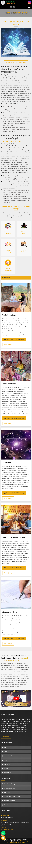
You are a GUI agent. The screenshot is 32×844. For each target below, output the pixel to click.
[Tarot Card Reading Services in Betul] (16, 366)
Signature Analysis (9, 612)
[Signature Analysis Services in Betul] (16, 594)
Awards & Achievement (10, 756)
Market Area (7, 773)
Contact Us (6, 764)
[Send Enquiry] (3, 838)
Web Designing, (24, 841)
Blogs (5, 760)
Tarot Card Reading (9, 384)
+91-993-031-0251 (9, 7)
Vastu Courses (7, 805)
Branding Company (21, 842)
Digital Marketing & (11, 842)
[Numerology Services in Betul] (16, 445)
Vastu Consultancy (9, 315)
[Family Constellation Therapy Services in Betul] (16, 519)
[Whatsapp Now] (3, 833)
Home (5, 747)
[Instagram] (29, 2)
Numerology (7, 462)
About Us (6, 751)
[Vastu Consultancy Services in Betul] (16, 297)
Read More (6, 736)
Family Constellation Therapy (13, 537)
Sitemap (5, 768)
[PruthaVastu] (8, 2)
